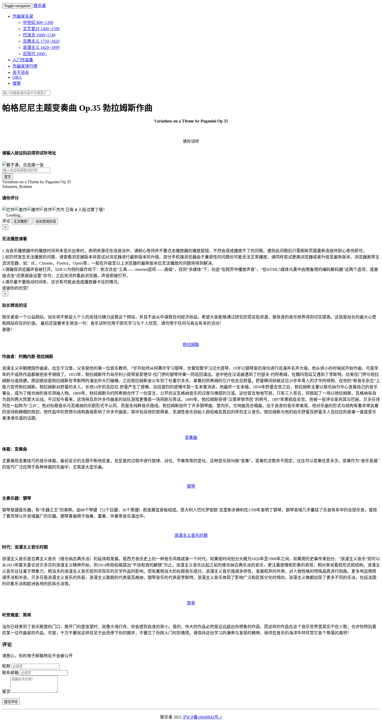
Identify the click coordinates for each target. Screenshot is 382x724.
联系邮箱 (10, 672)
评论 (6, 221)
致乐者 (40, 5)
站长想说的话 (46, 221)
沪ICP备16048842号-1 (202, 717)
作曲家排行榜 (24, 66)
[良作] (45, 209)
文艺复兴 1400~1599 (41, 29)
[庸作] (33, 209)
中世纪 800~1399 (38, 22)
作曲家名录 (22, 16)
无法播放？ (22, 221)
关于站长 (20, 72)
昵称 (6, 666)
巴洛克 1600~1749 (39, 35)
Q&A (17, 77)
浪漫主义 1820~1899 (41, 47)
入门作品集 (22, 60)
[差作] (21, 209)
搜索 (16, 83)
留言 (6, 691)
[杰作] (58, 209)
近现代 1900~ (35, 53)
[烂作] (8, 209)
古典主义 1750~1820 (41, 41)
